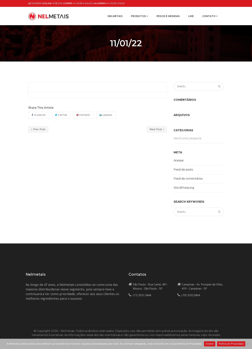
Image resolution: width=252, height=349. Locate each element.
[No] (247, 344)
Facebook (40, 115)
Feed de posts (183, 169)
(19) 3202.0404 (191, 295)
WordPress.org (184, 187)
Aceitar (210, 343)
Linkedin (107, 115)
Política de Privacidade (231, 343)
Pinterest (84, 115)
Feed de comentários (188, 178)
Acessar (179, 160)
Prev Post (39, 129)
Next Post (156, 129)
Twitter (62, 115)
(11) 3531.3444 (142, 295)
